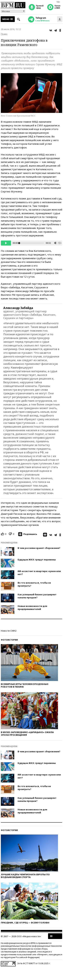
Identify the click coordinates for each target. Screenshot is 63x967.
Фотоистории (9, 639)
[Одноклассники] (60, 30)
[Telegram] (55, 30)
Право (4, 34)
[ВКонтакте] (51, 30)
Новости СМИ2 (8, 630)
